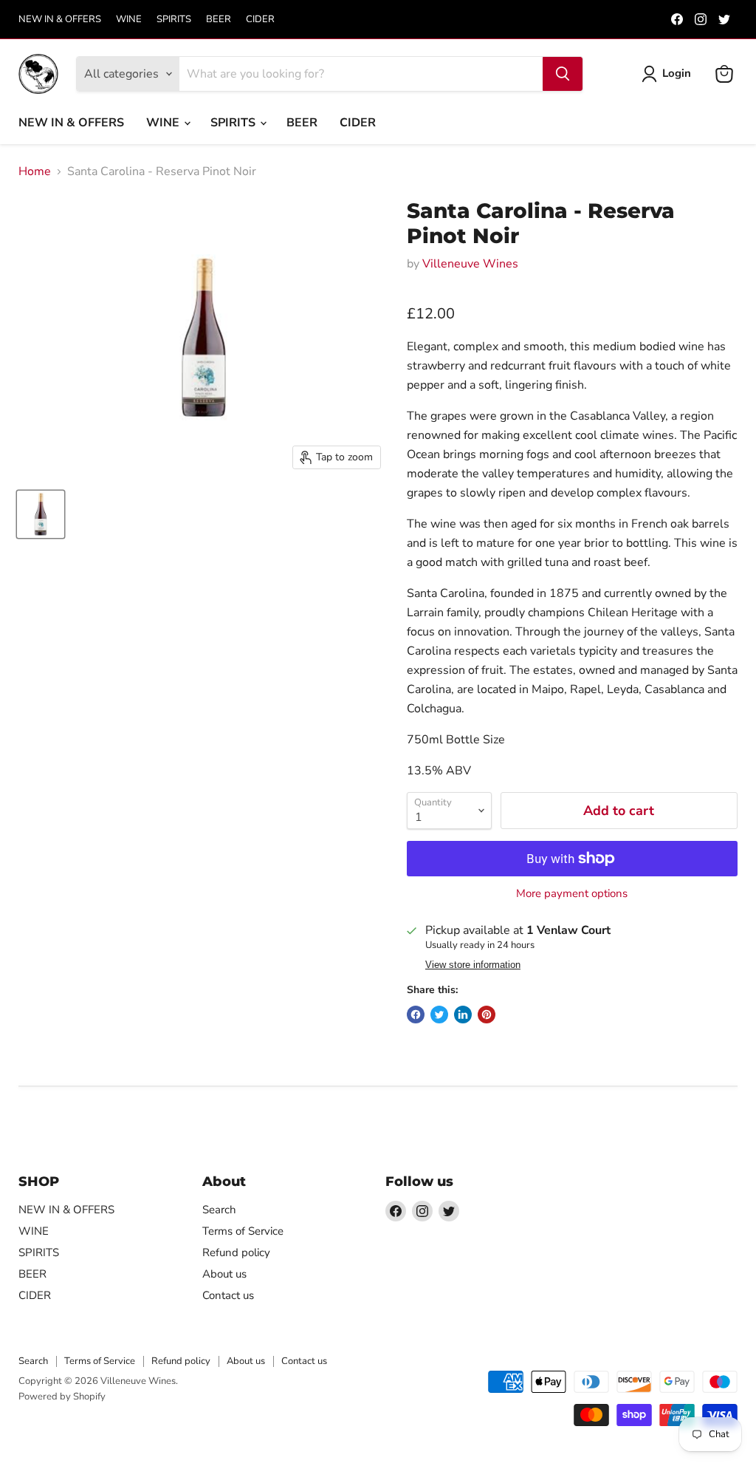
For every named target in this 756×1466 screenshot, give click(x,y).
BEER (218, 19)
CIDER (260, 19)
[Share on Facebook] (416, 1014)
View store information (472, 965)
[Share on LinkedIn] (463, 1014)
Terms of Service (243, 1231)
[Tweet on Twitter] (439, 1014)
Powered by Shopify (62, 1396)
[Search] (563, 74)
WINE (129, 19)
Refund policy (236, 1252)
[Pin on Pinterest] (486, 1014)
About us (224, 1273)
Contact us (228, 1295)
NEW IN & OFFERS (59, 19)
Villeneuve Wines (470, 264)
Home (34, 171)
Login (676, 73)
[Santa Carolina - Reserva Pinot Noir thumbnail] (40, 514)
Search (219, 1209)
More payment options (572, 893)
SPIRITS (174, 19)
